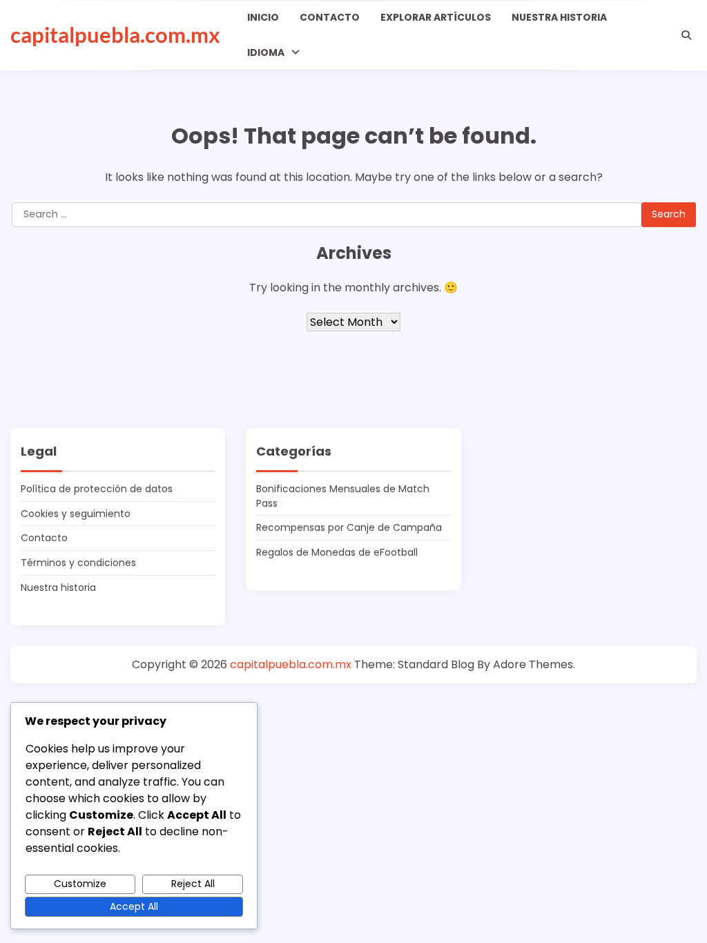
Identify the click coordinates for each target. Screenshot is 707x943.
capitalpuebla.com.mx (115, 34)
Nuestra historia (559, 17)
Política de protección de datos (97, 489)
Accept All (134, 906)
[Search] (686, 35)
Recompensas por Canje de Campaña (349, 527)
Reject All (193, 884)
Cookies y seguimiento (75, 514)
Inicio (263, 17)
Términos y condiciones (78, 563)
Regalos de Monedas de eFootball (337, 552)
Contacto (330, 17)
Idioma (265, 52)
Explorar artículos (435, 17)
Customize (80, 884)
